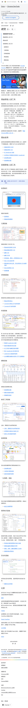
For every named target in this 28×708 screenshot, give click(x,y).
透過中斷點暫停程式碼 (10, 345)
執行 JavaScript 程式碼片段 (11, 351)
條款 (2, 701)
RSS (2, 695)
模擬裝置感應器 (8, 219)
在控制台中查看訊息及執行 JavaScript (14, 155)
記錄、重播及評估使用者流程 (12, 428)
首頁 (2, 22)
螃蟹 (2, 598)
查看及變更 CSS (8, 150)
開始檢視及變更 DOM (10, 247)
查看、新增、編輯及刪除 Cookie (13, 548)
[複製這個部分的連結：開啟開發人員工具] (17, 99)
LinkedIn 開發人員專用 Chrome (8, 692)
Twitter (3, 611)
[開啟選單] (2, 2)
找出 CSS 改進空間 (9, 261)
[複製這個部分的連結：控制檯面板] (10, 275)
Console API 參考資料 (10, 306)
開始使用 (21, 22)
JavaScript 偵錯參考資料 (10, 354)
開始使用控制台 (8, 301)
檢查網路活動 (7, 160)
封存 (2, 679)
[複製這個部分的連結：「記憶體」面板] (13, 478)
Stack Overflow (5, 619)
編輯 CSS (6, 253)
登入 (25, 1)
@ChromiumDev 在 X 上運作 (8, 687)
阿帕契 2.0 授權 (17, 651)
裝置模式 (6, 216)
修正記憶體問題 (8, 506)
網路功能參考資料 (9, 392)
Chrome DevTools (13, 6)
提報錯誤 (3, 665)
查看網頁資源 (7, 395)
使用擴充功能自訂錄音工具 (11, 431)
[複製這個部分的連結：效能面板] (8, 438)
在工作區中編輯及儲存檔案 (11, 348)
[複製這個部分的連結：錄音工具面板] (11, 400)
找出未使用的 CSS (9, 268)
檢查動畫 (6, 270)
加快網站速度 (7, 158)
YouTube (3, 690)
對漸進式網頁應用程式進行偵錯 (12, 543)
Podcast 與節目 (4, 681)
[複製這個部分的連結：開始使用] (9, 138)
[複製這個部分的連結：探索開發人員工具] (17, 165)
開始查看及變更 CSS (9, 250)
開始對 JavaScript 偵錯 (10, 343)
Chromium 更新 (5, 674)
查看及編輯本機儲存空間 (10, 546)
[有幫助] (11, 26)
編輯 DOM (7, 255)
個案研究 (3, 676)
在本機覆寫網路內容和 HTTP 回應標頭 (14, 356)
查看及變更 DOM (8, 147)
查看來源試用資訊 (9, 551)
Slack (2, 636)
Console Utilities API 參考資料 (12, 303)
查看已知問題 (4, 667)
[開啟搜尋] (19, 2)
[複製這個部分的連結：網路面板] (8, 361)
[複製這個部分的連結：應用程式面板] (11, 511)
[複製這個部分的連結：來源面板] (8, 311)
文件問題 (3, 628)
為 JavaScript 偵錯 (9, 152)
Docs (3, 6)
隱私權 (6, 701)
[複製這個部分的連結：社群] (6, 588)
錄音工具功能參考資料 (10, 434)
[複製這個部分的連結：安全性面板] (10, 556)
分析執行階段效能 (9, 471)
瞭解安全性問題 (8, 584)
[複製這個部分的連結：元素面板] (8, 224)
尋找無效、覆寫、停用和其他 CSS (13, 258)
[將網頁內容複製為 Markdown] (12, 29)
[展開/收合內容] (14, 34)
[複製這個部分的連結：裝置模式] (8, 188)
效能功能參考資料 (9, 474)
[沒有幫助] (13, 26)
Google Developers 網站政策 (8, 653)
